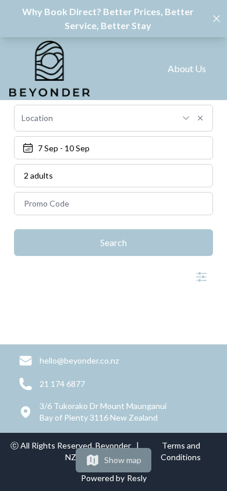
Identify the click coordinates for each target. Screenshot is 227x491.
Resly (137, 478)
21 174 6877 (62, 384)
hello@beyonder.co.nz (79, 360)
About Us (187, 68)
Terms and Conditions (181, 451)
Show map (122, 460)
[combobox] (98, 118)
